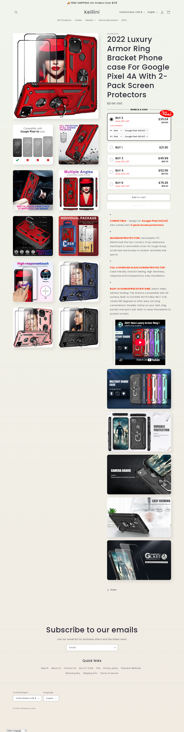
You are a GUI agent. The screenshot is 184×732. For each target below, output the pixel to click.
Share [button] (113, 589)
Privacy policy (110, 668)
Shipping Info (90, 673)
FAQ (98, 668)
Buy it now (138, 205)
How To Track (86, 668)
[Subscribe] (114, 647)
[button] (16, 12)
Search (45, 668)
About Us (56, 668)
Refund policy (73, 673)
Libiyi (33, 708)
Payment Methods (131, 668)
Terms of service (109, 673)
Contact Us (70, 668)
